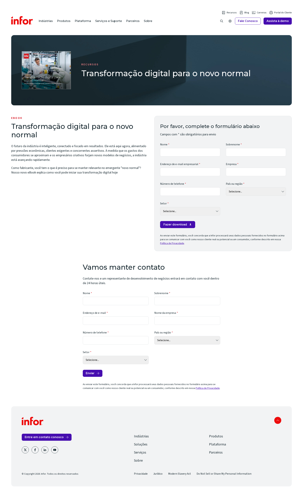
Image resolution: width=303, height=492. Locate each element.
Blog (246, 12)
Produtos (63, 21)
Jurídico (158, 474)
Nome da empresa (165, 313)
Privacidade (141, 474)
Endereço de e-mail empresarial (179, 164)
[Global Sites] (230, 21)
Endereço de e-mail (94, 313)
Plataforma (83, 21)
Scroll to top (277, 420)
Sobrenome (233, 144)
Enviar (90, 373)
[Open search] (221, 21)
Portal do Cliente (283, 12)
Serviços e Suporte (108, 21)
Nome (163, 144)
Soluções (140, 444)
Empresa (231, 164)
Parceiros (133, 21)
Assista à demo (278, 21)
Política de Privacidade (172, 243)
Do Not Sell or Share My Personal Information (224, 474)
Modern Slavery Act (179, 474)
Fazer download (175, 224)
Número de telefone (172, 184)
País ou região (234, 184)
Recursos (232, 12)
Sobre (148, 21)
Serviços (140, 452)
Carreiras (262, 12)
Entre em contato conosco (44, 437)
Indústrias (46, 21)
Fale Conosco (248, 21)
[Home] (22, 20)
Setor (163, 203)
